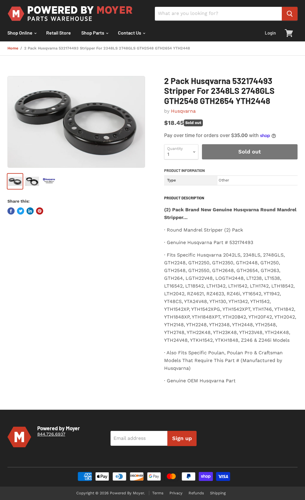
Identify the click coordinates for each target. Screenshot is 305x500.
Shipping (218, 493)
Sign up (182, 438)
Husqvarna (183, 111)
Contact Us (130, 32)
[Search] (290, 14)
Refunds (196, 493)
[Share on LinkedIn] (30, 211)
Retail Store (58, 32)
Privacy (176, 493)
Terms (158, 493)
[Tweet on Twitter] (20, 211)
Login (270, 32)
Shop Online (20, 32)
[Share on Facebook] (11, 211)
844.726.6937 (51, 434)
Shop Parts (93, 32)
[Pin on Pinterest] (39, 211)
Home (12, 48)
